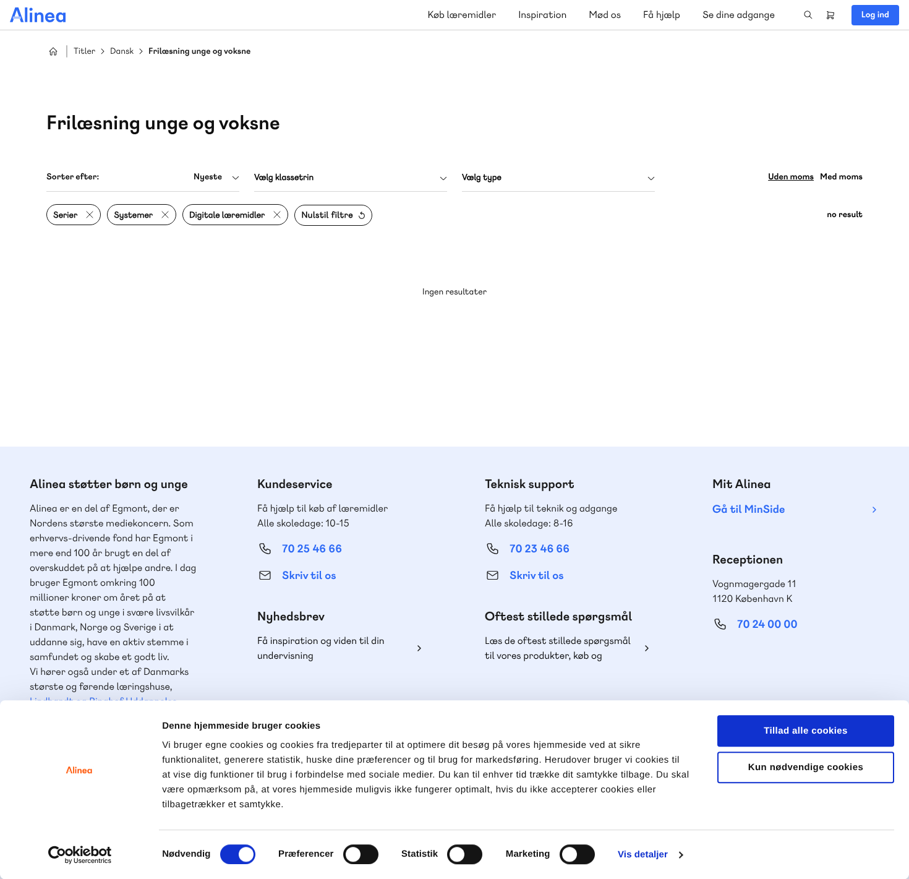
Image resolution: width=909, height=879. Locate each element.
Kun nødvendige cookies (805, 767)
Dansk (122, 51)
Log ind (875, 14)
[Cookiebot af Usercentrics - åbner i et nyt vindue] (80, 855)
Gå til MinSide (748, 509)
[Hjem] (38, 14)
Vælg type (481, 177)
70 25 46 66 (312, 549)
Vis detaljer (643, 854)
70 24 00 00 (767, 624)
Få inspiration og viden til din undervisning (321, 648)
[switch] (360, 854)
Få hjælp (661, 14)
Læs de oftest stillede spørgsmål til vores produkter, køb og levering (558, 648)
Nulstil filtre (327, 215)
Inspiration (542, 14)
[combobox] (142, 177)
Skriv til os (309, 575)
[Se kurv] (830, 15)
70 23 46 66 (540, 549)
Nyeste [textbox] (208, 176)
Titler (84, 51)
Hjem (53, 51)
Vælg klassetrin (284, 177)
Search (808, 15)
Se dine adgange (738, 14)
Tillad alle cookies (806, 731)
